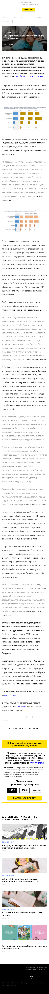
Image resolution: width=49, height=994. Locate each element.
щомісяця (18, 785)
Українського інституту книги (29, 76)
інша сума (37, 790)
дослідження (36, 17)
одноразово (33, 785)
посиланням (10, 695)
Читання (6, 21)
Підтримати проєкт (24, 798)
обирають (22, 706)
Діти (21, 17)
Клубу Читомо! (37, 763)
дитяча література (10, 17)
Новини (6, 717)
